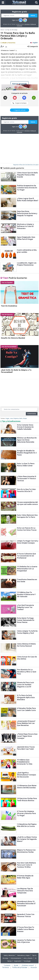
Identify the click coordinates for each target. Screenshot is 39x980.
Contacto (7, 965)
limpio (25, 418)
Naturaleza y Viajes (23, 955)
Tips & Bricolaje (11, 30)
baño (20, 418)
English (35, 42)
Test (5, 277)
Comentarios (31, 414)
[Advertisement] (19, 149)
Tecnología (26, 961)
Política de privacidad (19, 967)
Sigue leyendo (19, 83)
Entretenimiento (16, 958)
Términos (27, 24)
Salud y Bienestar (9, 955)
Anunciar (34, 967)
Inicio (2, 30)
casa (11, 418)
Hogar (7, 418)
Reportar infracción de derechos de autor (26, 165)
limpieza (16, 418)
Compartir (33, 46)
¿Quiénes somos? (28, 965)
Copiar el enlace (20, 103)
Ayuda (16, 965)
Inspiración (17, 961)
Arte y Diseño (28, 958)
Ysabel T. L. (13, 50)
